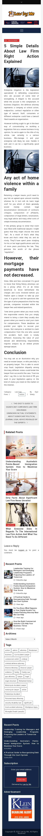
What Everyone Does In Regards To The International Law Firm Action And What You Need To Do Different (21, 533)
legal (27, 676)
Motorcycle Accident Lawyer (15, 685)
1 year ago (19, 604)
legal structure (10, 681)
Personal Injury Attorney (14, 698)
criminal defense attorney (14, 663)
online (24, 690)
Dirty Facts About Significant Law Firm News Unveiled (21, 499)
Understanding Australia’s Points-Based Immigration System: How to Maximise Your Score (21, 465)
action (22, 394)
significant (28, 703)
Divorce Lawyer (26, 668)
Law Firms (10, 458)
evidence (8, 672)
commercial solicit (12, 659)
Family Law (26, 672)
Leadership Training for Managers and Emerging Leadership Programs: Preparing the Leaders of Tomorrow (24, 572)
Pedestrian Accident (12, 694)
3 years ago (20, 629)
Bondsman (33, 650)
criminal (24, 659)
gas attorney (10, 676)
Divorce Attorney (11, 668)
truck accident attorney (13, 707)
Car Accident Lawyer (21, 655)
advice (15, 650)
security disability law (13, 703)
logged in (22, 550)
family (17, 672)
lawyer (20, 676)
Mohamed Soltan (25, 681)
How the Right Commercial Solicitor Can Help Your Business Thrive (25, 623)
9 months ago (21, 580)
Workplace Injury (31, 707)
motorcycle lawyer (12, 690)
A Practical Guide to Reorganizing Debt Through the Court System (25, 599)
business (8, 655)
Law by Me (27, 784)
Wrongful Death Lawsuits (14, 711)
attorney (23, 650)
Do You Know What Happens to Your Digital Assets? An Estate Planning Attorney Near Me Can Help (26, 611)
